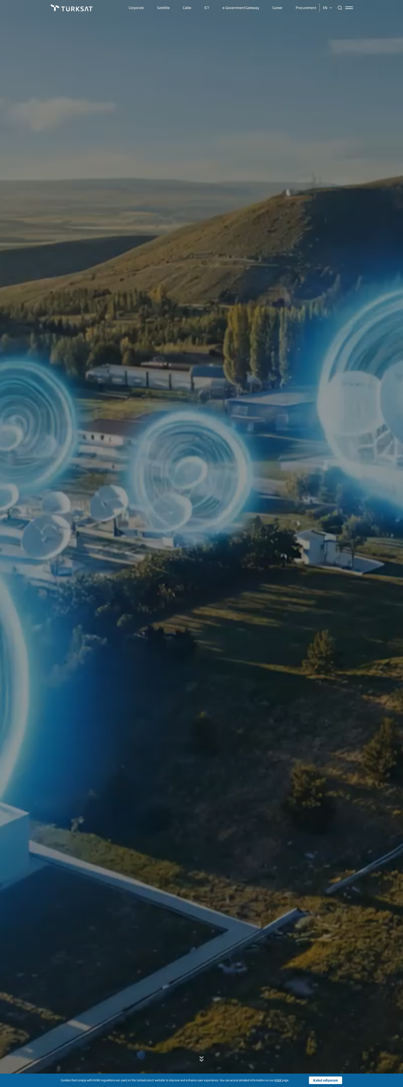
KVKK (278, 1080)
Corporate (136, 7)
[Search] (339, 8)
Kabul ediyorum (325, 1080)
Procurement (306, 7)
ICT (206, 7)
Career (277, 7)
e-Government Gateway (240, 7)
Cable (187, 7)
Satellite (163, 7)
